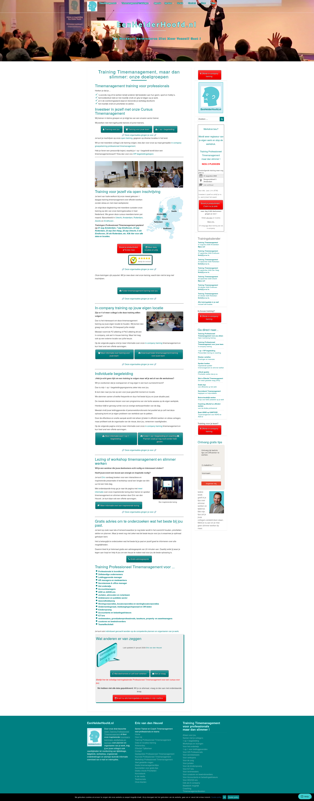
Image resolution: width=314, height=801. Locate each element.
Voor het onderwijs (191, 746)
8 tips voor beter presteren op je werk (211, 398)
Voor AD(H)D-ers (190, 780)
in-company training (153, 343)
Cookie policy (216, 797)
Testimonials (140, 779)
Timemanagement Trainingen (135, 3)
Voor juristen (188, 763)
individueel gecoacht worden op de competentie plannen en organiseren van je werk (142, 631)
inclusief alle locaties (208, 303)
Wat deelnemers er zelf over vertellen (130, 673)
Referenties (140, 745)
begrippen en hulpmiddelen (209, 392)
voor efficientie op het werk (207, 386)
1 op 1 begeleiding (166, 129)
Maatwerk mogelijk (191, 785)
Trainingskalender (209, 238)
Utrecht (118, 217)
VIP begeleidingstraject (143, 153)
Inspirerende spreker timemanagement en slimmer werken (211, 365)
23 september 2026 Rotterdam (208, 261)
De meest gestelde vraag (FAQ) (210, 379)
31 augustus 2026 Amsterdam (208, 244)
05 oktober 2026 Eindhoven (208, 287)
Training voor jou (111, 129)
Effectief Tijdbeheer (143, 748)
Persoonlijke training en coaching (209, 352)
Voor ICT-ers (188, 768)
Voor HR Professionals (193, 752)
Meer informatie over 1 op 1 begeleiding (117, 437)
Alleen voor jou (189, 735)
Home (137, 734)
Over (203, 3)
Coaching (187, 788)
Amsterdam (128, 217)
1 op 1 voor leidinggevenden (195, 749)
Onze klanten (140, 782)
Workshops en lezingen (193, 743)
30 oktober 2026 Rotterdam (208, 296)
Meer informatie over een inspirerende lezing (119, 505)
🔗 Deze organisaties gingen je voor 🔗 (139, 135)
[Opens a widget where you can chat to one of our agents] (305, 797)
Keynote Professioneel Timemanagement (153, 756)
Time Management (108, 3)
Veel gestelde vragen (144, 762)
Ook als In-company (191, 782)
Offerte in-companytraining (209, 75)
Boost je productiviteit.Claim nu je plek (210, 205)
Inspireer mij (211, 483)
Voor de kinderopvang (192, 766)
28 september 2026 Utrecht (208, 278)
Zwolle (98, 220)
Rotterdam (138, 217)
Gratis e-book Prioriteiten (146, 770)
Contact (192, 3)
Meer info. (211, 222)
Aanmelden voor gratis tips (146, 768)
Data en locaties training (145, 742)
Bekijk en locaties (211, 218)
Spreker (168, 3)
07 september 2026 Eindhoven (208, 253)
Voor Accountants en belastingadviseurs (200, 777)
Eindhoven (108, 220)
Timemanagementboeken (194, 791)
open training (126, 138)
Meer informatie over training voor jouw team (115, 354)
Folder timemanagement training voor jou (139, 290)
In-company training (210, 344)
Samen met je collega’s (193, 737)
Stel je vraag (160, 673)
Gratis (180, 3)
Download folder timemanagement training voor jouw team (159, 354)
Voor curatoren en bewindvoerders (198, 774)
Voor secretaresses (191, 754)
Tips (213, 3)
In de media (140, 776)
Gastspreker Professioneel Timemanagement (154, 753)
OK (224, 797)
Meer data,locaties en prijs (151, 248)
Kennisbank (140, 773)
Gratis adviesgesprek (139, 559)
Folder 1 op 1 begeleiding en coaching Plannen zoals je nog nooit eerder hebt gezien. (160, 438)
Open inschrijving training (210, 335)
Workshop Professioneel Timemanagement (154, 759)
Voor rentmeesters (191, 771)
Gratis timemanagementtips (147, 765)
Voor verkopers (189, 757)
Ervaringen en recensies (206, 358)
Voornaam (206, 473)
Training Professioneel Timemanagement (153, 739)
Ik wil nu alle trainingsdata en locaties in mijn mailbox (140, 698)
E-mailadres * (207, 465)
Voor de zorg (188, 760)
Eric (103, 477)
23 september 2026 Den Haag (208, 270)
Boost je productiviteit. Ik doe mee (128, 248)
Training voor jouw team (138, 129)
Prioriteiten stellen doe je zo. (208, 373)
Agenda (157, 3)
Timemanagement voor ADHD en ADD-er (209, 414)
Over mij (138, 737)
